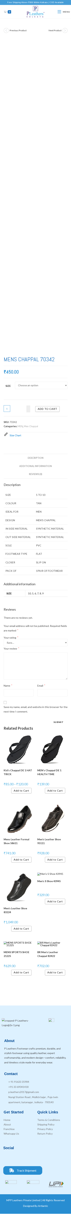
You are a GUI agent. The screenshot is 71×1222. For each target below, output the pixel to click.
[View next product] (65, 30)
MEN (20, 426)
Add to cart (47, 408)
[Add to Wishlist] (28, 408)
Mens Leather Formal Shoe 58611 (16, 841)
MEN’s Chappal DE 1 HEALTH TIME (49, 772)
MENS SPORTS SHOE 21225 (16, 954)
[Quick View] (9, 790)
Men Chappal (31, 426)
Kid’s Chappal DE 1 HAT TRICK (18, 772)
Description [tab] (36, 458)
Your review (11, 648)
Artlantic (43, 1205)
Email (41, 685)
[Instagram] (17, 1157)
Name (8, 685)
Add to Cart (21, 790)
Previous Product (18, 30)
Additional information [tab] (35, 466)
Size (8, 385)
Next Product (55, 30)
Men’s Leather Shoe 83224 (15, 910)
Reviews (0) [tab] (35, 474)
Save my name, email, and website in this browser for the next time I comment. (36, 709)
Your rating (11, 637)
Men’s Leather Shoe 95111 (49, 841)
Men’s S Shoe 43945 (49, 881)
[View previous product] (6, 30)
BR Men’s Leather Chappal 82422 (47, 954)
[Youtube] (27, 1157)
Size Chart (15, 435)
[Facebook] (7, 1157)
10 (29, 593)
